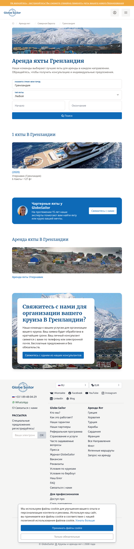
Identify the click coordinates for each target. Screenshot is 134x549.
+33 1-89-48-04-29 (26, 397)
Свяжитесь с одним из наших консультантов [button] (53, 355)
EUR (96, 385)
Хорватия (94, 417)
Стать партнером (61, 503)
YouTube (93, 392)
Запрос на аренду (99, 455)
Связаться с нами (26, 408)
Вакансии (56, 459)
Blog (72, 398)
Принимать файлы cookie (67, 528)
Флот (91, 446)
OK (42, 435)
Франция (94, 436)
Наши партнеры (60, 427)
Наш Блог (56, 478)
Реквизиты (57, 464)
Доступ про (57, 499)
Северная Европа (46, 23)
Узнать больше (85, 520)
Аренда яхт (24, 23)
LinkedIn (58, 398)
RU (62, 385)
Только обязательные (67, 536)
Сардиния (94, 431)
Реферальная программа (66, 431)
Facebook (77, 392)
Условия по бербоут (62, 473)
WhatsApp (21, 402)
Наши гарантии (60, 422)
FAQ (52, 483)
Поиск (68, 115)
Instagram (111, 392)
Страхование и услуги (64, 436)
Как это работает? (61, 417)
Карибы (93, 427)
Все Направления (99, 441)
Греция (92, 412)
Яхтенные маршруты (101, 450)
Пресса (54, 449)
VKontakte (59, 392)
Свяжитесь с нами (102, 211)
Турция (92, 422)
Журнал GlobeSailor (62, 454)
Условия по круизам (63, 468)
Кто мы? (55, 412)
